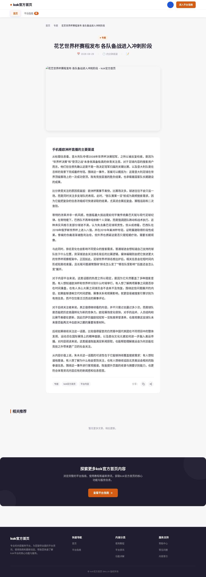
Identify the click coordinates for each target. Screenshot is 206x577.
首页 (15, 13)
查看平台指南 (103, 492)
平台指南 (30, 13)
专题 (56, 25)
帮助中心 (163, 543)
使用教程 (119, 543)
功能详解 (119, 556)
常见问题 (163, 550)
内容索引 (163, 556)
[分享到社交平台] (151, 384)
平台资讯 (119, 550)
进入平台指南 (186, 4)
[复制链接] (143, 384)
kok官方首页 (22, 5)
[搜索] (170, 5)
